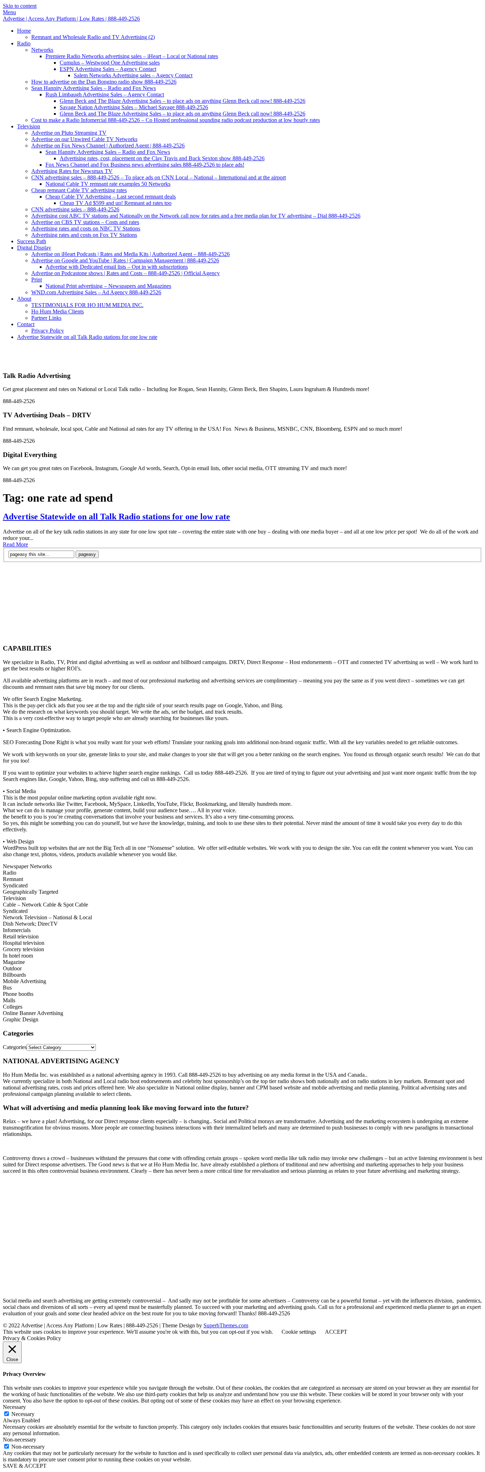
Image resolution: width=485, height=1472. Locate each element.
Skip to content (20, 6)
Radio (24, 43)
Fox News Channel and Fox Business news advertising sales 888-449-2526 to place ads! (144, 165)
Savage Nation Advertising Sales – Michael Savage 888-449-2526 (134, 107)
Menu (9, 12)
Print (36, 280)
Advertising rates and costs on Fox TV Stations (84, 235)
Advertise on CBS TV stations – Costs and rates (85, 222)
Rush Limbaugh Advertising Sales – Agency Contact (104, 94)
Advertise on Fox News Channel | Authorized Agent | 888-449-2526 (108, 146)
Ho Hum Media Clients (57, 311)
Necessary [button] (14, 1407)
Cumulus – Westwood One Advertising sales (110, 63)
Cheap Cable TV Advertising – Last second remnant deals (110, 197)
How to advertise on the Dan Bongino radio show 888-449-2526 (103, 82)
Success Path (31, 241)
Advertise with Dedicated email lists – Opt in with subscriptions (116, 267)
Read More (15, 544)
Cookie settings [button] (299, 1332)
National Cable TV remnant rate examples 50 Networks (107, 184)
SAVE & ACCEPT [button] (25, 1466)
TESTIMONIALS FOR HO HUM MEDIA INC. (87, 305)
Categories (15, 1047)
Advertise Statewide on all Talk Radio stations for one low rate (87, 337)
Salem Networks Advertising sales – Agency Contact (133, 75)
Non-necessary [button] (19, 1440)
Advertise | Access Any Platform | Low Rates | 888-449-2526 (71, 19)
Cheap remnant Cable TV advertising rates (79, 190)
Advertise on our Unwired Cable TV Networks (84, 139)
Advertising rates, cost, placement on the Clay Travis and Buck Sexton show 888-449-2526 (162, 158)
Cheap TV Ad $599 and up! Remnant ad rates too (115, 203)
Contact (25, 324)
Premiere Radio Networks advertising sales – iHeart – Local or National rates (131, 56)
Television (28, 126)
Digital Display (34, 248)
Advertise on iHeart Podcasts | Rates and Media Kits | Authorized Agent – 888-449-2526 (130, 254)
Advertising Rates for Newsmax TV (72, 171)
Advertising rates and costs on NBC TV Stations (85, 228)
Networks (42, 50)
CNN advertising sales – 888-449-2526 (75, 209)
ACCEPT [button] (336, 1332)
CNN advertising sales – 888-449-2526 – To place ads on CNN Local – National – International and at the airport (158, 177)
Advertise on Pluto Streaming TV (69, 133)
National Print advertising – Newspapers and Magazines (108, 286)
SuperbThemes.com (225, 1325)
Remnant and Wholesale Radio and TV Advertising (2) (93, 37)
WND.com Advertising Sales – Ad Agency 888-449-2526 (96, 292)
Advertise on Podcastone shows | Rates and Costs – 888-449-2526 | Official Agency (125, 273)
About (24, 299)
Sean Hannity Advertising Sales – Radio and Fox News (93, 88)
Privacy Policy (47, 331)
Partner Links (46, 318)
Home (24, 31)
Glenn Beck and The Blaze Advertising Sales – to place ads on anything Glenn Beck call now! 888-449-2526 (182, 101)
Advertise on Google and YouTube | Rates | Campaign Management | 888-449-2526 (125, 260)
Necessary (22, 1414)
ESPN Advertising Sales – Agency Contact (108, 69)
